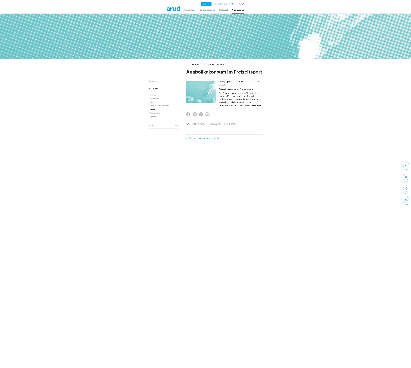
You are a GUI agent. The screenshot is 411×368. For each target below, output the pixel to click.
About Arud (238, 10)
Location (151, 125)
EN (243, 4)
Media (231, 4)
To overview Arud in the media (204, 138)
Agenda (153, 95)
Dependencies (207, 10)
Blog (152, 102)
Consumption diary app (159, 106)
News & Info (153, 89)
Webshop (154, 117)
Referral (223, 10)
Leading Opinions (226, 82)
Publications (155, 113)
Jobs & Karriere (220, 4)
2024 (194, 124)
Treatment (190, 10)
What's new (154, 99)
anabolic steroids (207, 124)
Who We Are (153, 81)
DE (239, 4)
